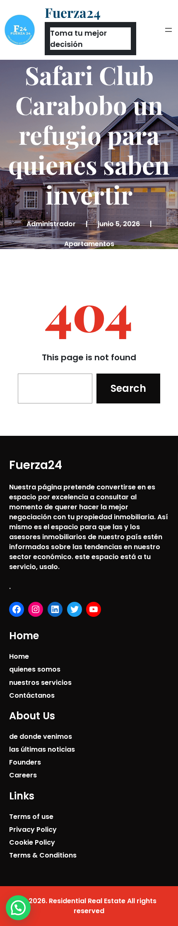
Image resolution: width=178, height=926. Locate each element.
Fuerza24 (73, 12)
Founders (25, 762)
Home (19, 656)
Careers (23, 775)
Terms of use (31, 816)
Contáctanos (32, 695)
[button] (18, 907)
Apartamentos (89, 244)
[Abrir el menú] (168, 30)
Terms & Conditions (43, 855)
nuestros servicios (40, 682)
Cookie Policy (32, 842)
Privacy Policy (33, 829)
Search (128, 388)
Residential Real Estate (87, 901)
